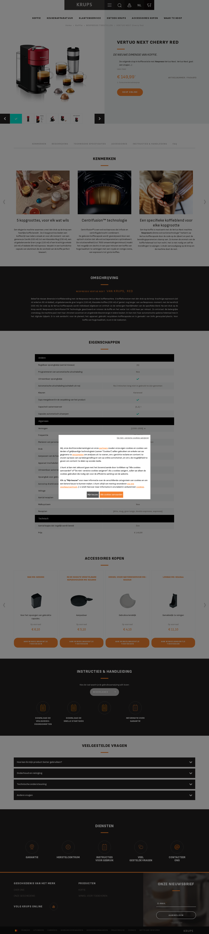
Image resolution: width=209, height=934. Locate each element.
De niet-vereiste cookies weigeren (133, 438)
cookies (140, 487)
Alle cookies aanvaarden (111, 494)
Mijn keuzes (93, 494)
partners (103, 448)
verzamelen (78, 454)
